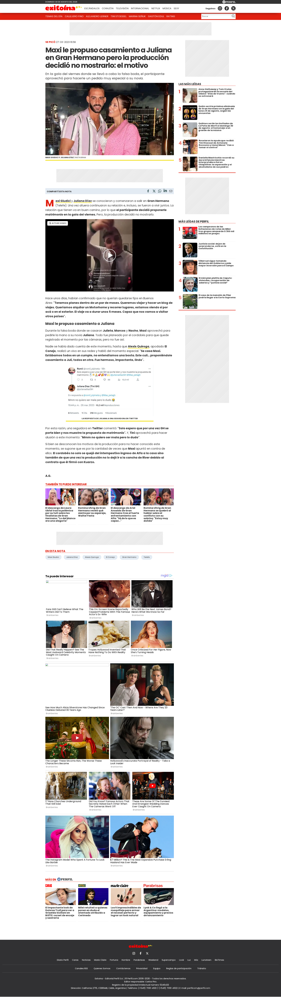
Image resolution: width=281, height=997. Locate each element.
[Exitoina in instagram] (220, 8)
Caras (75, 959)
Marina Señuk (137, 16)
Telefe (147, 557)
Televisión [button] (122, 8)
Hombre (126, 959)
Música (166, 8)
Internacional (140, 8)
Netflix (155, 8)
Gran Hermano (129, 557)
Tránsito (201, 968)
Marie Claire (100, 959)
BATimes (219, 959)
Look (181, 959)
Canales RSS (81, 968)
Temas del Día (53, 16)
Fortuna (114, 959)
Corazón (107, 8)
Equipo (156, 968)
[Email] (170, 191)
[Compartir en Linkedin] (165, 191)
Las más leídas (190, 84)
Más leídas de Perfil (194, 222)
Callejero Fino (74, 16)
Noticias (86, 959)
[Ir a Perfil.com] (229, 2)
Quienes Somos (102, 968)
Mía (196, 959)
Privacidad (141, 968)
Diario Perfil (62, 959)
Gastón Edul (156, 16)
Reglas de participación (178, 968)
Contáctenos (123, 968)
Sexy (176, 8)
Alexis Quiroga (92, 557)
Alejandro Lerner (97, 16)
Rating (170, 16)
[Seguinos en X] (233, 8)
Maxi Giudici (53, 557)
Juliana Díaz (82, 201)
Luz (189, 959)
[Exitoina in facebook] (227, 8)
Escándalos (92, 8)
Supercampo (169, 959)
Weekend (153, 959)
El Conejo (110, 557)
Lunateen (206, 959)
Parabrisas (139, 959)
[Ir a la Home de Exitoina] (63, 8)
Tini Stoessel (118, 16)
